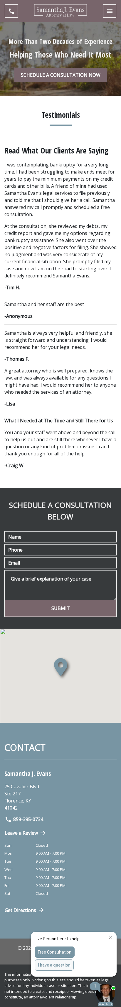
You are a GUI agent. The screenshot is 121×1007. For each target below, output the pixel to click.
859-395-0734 (28, 819)
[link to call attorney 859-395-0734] (11, 11)
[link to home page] (60, 11)
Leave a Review (21, 833)
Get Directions (20, 910)
